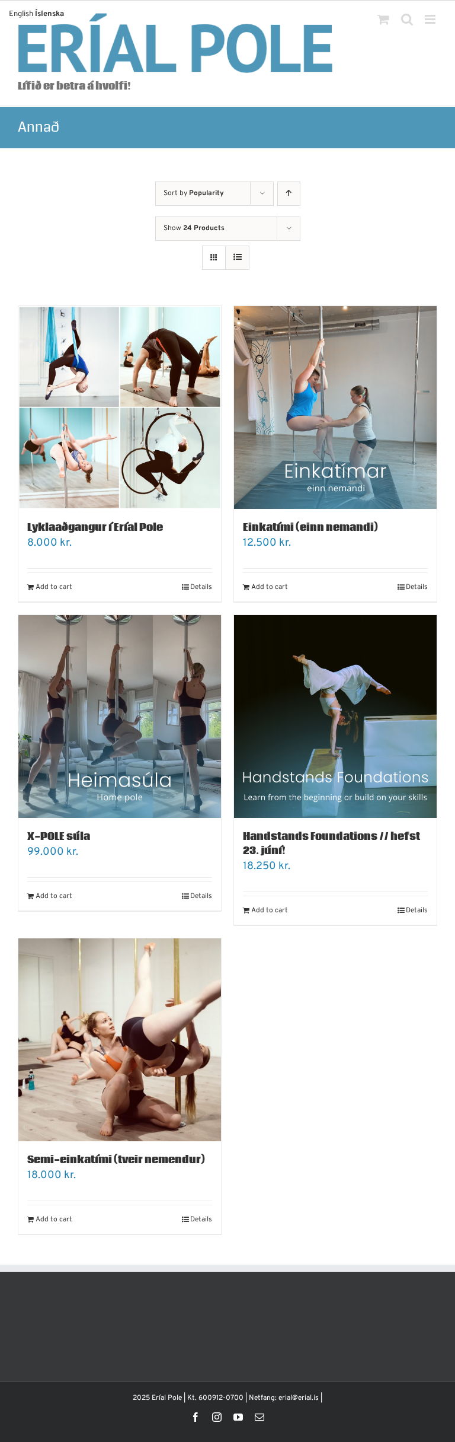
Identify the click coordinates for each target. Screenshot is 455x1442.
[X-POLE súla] (119, 716)
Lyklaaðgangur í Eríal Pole (95, 527)
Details (201, 587)
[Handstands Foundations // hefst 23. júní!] (335, 716)
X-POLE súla (58, 836)
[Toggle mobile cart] (383, 19)
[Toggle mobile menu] (431, 19)
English (21, 14)
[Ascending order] (288, 194)
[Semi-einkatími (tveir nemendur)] (119, 1039)
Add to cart (54, 587)
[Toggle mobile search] (407, 19)
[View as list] (237, 257)
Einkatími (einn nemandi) (310, 527)
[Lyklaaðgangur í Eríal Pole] (119, 407)
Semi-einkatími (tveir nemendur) (116, 1160)
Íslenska (49, 14)
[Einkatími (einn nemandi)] (335, 407)
